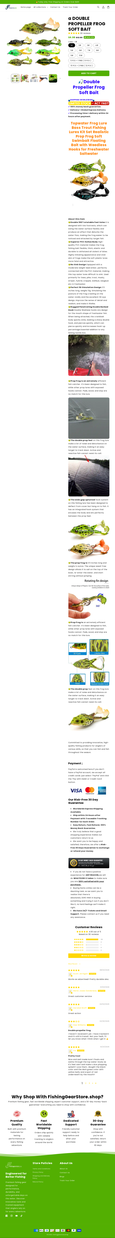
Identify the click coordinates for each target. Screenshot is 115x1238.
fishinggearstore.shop (60, 1235)
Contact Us (65, 1172)
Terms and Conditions (41, 1169)
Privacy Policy (38, 1172)
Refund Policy (38, 1182)
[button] (98, 7)
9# (72, 55)
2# (80, 45)
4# (96, 45)
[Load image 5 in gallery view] (53, 78)
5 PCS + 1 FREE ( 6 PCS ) (81, 60)
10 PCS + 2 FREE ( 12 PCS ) (82, 65)
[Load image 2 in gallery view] (25, 78)
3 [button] (89, 1083)
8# (97, 50)
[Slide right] (60, 44)
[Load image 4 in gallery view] (43, 78)
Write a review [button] (88, 955)
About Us (64, 1169)
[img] (74, 970)
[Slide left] (8, 44)
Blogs (62, 1176)
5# (72, 50)
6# (80, 50)
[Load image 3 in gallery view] (34, 78)
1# (72, 45)
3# (88, 45)
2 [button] (85, 1083)
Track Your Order (67, 1180)
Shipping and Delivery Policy (41, 1177)
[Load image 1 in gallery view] (15, 78)
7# (89, 50)
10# (80, 55)
